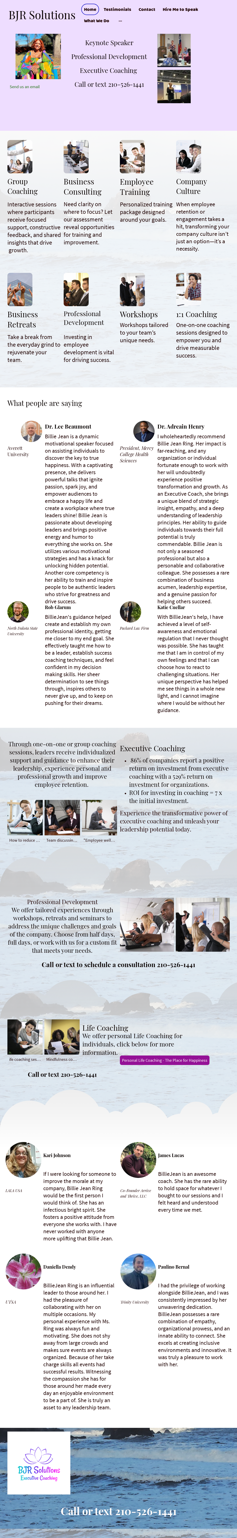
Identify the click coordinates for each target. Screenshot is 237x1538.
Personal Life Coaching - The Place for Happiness (164, 1060)
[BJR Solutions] (42, 26)
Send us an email (25, 86)
